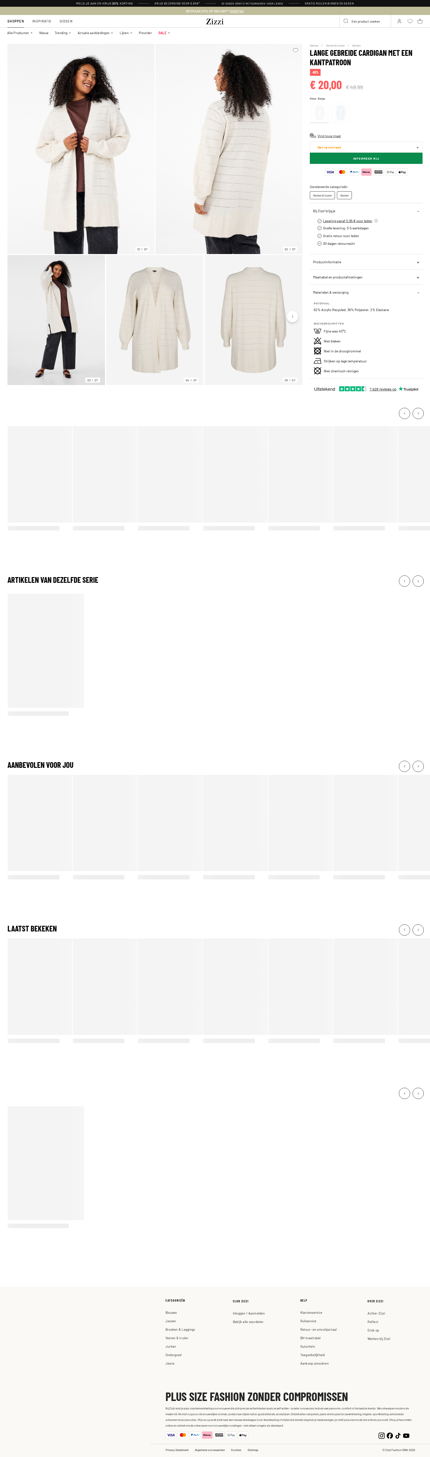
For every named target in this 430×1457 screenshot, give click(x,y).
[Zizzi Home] (215, 20)
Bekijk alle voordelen (248, 1322)
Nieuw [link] (43, 33)
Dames (314, 45)
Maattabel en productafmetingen (338, 277)
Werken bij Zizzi (379, 1338)
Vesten (356, 45)
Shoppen (15, 21)
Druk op (373, 1330)
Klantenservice (311, 1312)
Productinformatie (327, 262)
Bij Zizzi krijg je (324, 210)
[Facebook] (390, 1435)
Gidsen (66, 21)
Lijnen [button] (124, 33)
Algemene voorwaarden (210, 1450)
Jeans (169, 1363)
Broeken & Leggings (180, 1329)
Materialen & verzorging (330, 292)
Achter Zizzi (376, 1313)
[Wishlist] (295, 50)
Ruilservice (308, 1321)
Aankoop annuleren (314, 1363)
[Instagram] (381, 1435)
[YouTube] (406, 1435)
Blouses (171, 1312)
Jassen (170, 1321)
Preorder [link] (145, 33)
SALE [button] (162, 33)
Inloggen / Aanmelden (249, 1313)
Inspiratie (42, 21)
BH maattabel (310, 1338)
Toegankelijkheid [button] (312, 1355)
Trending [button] (61, 33)
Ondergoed (173, 1355)
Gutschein (307, 1346)
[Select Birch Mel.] (319, 112)
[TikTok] (398, 1435)
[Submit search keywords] (346, 21)
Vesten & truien (335, 45)
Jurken (170, 1346)
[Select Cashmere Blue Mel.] (340, 112)
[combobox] (365, 21)
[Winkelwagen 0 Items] (420, 21)
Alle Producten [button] (18, 33)
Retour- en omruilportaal (318, 1329)
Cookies (236, 1450)
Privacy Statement (177, 1450)
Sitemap (253, 1450)
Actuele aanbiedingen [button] (93, 33)
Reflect (373, 1322)
